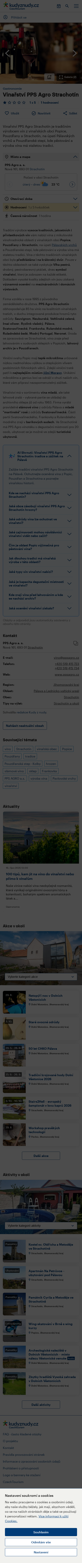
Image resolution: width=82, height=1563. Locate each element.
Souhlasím (41, 1532)
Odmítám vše (41, 1542)
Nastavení (41, 1552)
